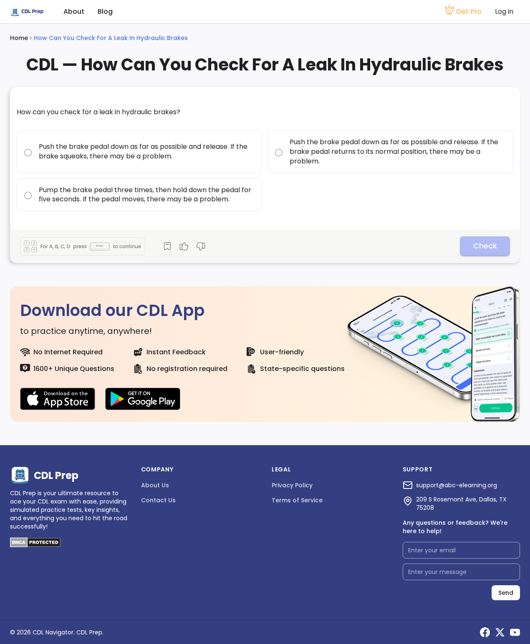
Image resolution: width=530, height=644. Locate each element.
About (73, 11)
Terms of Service (297, 500)
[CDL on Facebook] (485, 632)
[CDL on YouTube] (515, 632)
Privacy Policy (292, 485)
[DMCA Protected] (35, 545)
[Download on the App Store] (57, 399)
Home (19, 38)
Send (505, 593)
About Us (155, 485)
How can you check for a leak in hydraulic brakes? (98, 112)
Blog (105, 11)
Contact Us (158, 500)
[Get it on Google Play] (142, 399)
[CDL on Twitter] (500, 632)
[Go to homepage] (26, 12)
